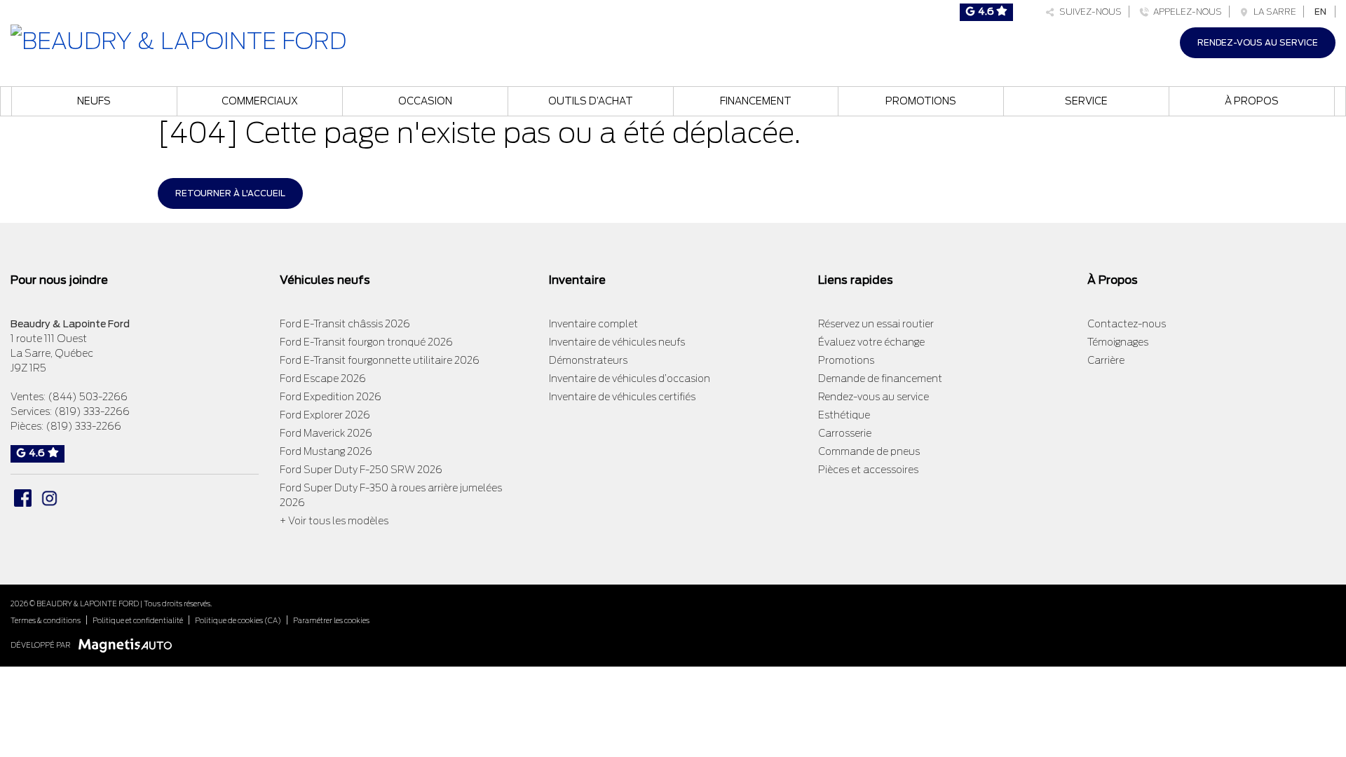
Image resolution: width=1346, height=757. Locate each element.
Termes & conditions (46, 620)
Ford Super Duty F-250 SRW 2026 (361, 469)
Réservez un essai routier (876, 323)
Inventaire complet (593, 323)
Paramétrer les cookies (331, 620)
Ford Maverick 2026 (326, 433)
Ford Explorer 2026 (325, 415)
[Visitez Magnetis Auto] (129, 644)
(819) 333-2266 (92, 411)
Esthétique (844, 415)
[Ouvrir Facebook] (23, 498)
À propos (1252, 101)
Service (1086, 101)
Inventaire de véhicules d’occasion (629, 378)
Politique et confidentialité (138, 620)
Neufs (94, 101)
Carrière (1105, 360)
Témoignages (1117, 342)
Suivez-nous (1088, 11)
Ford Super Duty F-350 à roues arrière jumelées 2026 (391, 495)
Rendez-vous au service (1257, 42)
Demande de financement (880, 378)
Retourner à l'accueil (230, 193)
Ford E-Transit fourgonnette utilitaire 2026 (380, 360)
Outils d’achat (590, 101)
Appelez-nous (1185, 11)
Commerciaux (260, 101)
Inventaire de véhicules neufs (617, 342)
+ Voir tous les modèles (334, 520)
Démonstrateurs (588, 360)
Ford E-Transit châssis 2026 (345, 323)
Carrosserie (844, 433)
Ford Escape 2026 (323, 378)
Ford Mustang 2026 (326, 451)
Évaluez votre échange (871, 342)
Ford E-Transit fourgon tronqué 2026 (366, 342)
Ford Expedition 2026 (330, 396)
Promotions (920, 101)
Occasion (425, 101)
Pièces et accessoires (868, 469)
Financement (755, 101)
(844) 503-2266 (88, 396)
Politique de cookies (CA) (238, 620)
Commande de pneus (869, 451)
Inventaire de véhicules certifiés (622, 396)
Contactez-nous (1126, 323)
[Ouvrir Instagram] (49, 498)
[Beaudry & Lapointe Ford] (178, 39)
